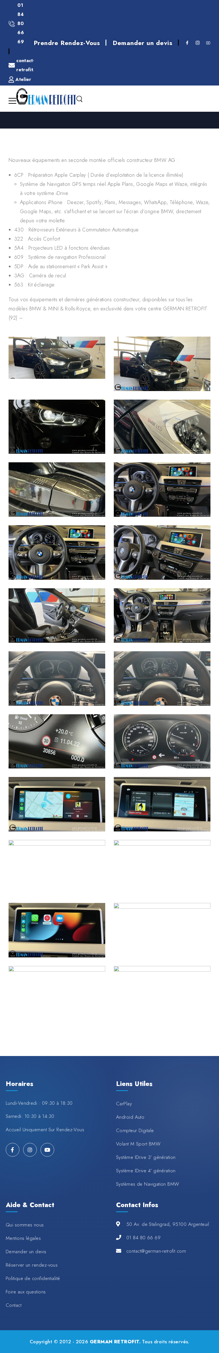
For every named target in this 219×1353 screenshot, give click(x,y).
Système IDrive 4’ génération (146, 1170)
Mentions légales (23, 1238)
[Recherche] (79, 99)
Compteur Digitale (135, 1130)
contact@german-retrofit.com (156, 1251)
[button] (209, 1332)
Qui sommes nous (25, 1224)
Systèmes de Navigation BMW (147, 1184)
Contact (13, 1305)
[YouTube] (47, 1150)
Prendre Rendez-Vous (67, 42)
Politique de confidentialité (33, 1278)
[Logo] (46, 96)
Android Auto (130, 1117)
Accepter (17, 1332)
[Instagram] (30, 1150)
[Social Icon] (187, 42)
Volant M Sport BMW (138, 1143)
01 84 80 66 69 (143, 1237)
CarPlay (124, 1103)
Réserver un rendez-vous (32, 1265)
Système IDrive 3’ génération (146, 1157)
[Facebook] (12, 1150)
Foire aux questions (26, 1291)
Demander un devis (142, 42)
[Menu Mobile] (12, 101)
